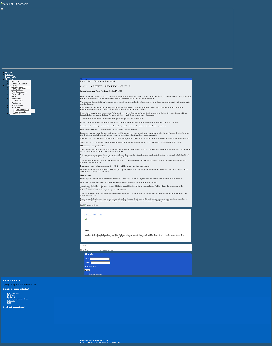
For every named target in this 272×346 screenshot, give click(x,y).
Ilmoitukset (11, 297)
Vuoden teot (16, 103)
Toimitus (112, 91)
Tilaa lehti (9, 79)
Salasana (87, 262)
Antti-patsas (17, 105)
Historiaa (15, 107)
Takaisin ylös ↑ (116, 342)
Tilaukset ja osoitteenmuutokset (17, 299)
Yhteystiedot (11, 85)
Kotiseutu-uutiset (13, 293)
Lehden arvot (17, 101)
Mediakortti (16, 98)
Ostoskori (15, 81)
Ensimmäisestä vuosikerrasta (21, 111)
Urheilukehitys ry (104, 342)
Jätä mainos (17, 89)
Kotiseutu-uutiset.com (87, 340)
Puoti (9, 303)
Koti (81, 81)
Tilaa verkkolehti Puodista (18, 84)
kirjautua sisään (94, 250)
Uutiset (88, 81)
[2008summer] (117, 68)
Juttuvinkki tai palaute (17, 95)
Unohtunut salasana (95, 274)
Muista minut (91, 266)
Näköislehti (10, 77)
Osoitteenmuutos (19, 92)
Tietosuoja (16, 113)
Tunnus (86, 258)
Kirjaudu (9, 75)
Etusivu (8, 72)
